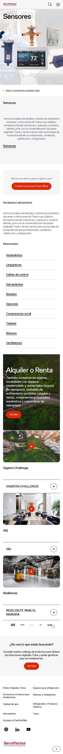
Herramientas (14, 284)
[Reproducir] (31, 446)
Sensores (9, 146)
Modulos (11, 294)
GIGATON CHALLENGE (22, 486)
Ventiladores (14, 342)
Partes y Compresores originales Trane (23, 90)
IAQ (8, 549)
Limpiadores (14, 264)
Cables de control (17, 274)
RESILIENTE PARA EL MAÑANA (21, 612)
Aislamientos (14, 255)
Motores (11, 333)
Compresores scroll (18, 313)
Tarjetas (11, 323)
